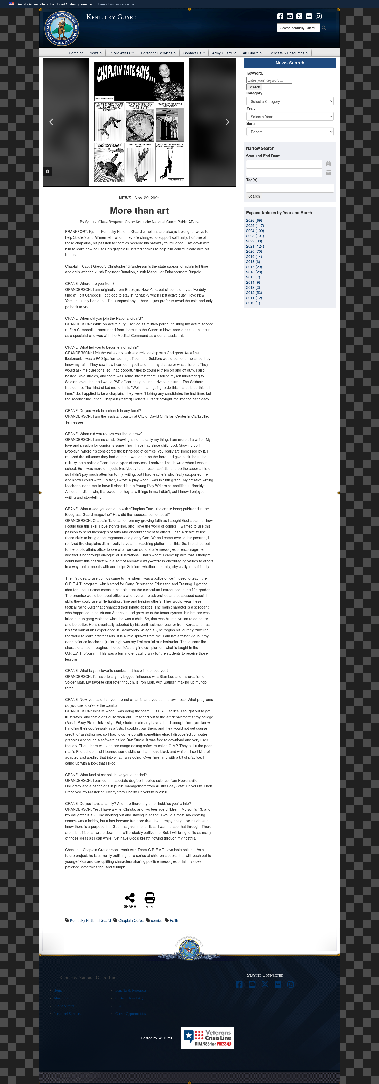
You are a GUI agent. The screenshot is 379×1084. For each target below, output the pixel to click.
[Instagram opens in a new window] (319, 15)
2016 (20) (254, 271)
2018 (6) (253, 261)
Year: (250, 108)
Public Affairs (119, 52)
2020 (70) (254, 251)
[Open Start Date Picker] (329, 163)
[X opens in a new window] (299, 15)
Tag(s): (252, 179)
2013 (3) (253, 287)
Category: (255, 92)
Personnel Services (156, 52)
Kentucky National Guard (90, 920)
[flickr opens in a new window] (309, 15)
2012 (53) (254, 292)
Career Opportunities (130, 1014)
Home (74, 52)
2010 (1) (253, 302)
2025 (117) (255, 225)
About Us (61, 998)
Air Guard (251, 52)
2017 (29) (254, 266)
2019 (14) (254, 256)
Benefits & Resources (286, 52)
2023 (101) (255, 235)
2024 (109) (255, 230)
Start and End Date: (263, 155)
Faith (174, 920)
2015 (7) (253, 277)
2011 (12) (254, 297)
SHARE (130, 906)
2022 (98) (254, 240)
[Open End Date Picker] (329, 172)
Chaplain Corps (131, 920)
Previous (51, 122)
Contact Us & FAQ (129, 998)
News (93, 52)
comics (156, 920)
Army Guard (222, 52)
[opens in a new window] (239, 986)
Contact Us (192, 52)
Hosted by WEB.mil (156, 1038)
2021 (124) (255, 246)
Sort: (250, 123)
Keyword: (254, 73)
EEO (118, 1006)
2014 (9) (253, 282)
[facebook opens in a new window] (280, 15)
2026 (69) (254, 220)
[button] (116, 4)
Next (227, 122)
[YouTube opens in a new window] (290, 15)
